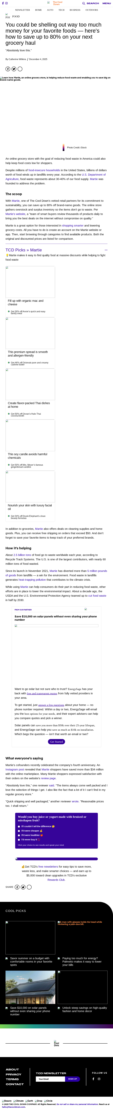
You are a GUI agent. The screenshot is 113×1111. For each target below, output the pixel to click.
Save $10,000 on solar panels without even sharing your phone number (30, 1011)
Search (93, 3)
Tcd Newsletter (51, 1073)
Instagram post (15, 769)
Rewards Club (56, 879)
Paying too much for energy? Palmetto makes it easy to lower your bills (82, 961)
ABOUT (12, 1069)
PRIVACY (13, 1074)
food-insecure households (44, 170)
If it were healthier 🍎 (32, 835)
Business (75, 10)
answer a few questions (51, 704)
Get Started (56, 741)
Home (38, 10)
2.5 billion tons (22, 554)
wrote (75, 801)
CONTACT (15, 1084)
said (51, 785)
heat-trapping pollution (32, 579)
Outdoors (92, 10)
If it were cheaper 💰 (31, 831)
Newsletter (22, 10)
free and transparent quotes (42, 693)
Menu (107, 3)
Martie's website (15, 213)
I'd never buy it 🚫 (30, 839)
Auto (50, 10)
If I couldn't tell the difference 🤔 (38, 826)
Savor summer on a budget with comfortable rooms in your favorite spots (31, 961)
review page (48, 778)
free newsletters (48, 866)
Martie (94, 179)
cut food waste (97, 595)
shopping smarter (73, 225)
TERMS (12, 1079)
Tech (61, 10)
